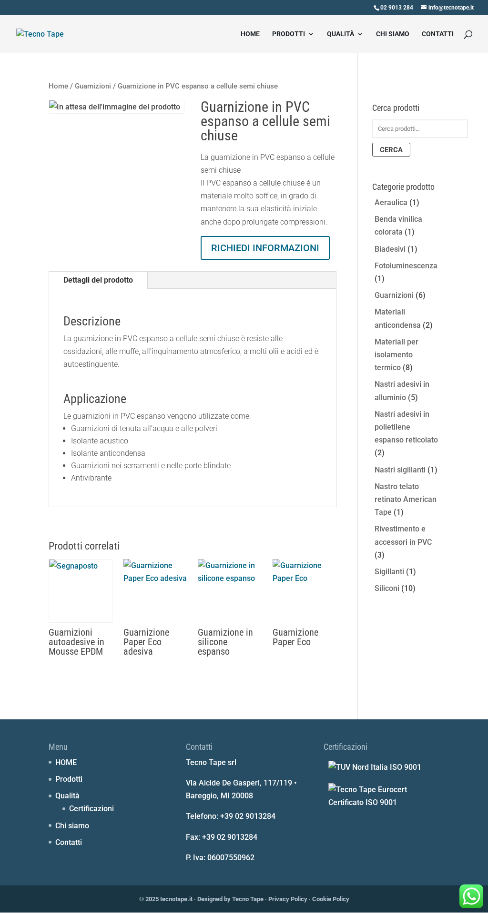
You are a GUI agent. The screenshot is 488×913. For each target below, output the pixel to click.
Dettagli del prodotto (98, 280)
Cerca (391, 150)
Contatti (438, 34)
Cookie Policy (330, 899)
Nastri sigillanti (400, 469)
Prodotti (288, 34)
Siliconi (387, 588)
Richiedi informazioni (265, 248)
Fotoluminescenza (406, 265)
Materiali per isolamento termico (396, 354)
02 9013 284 (396, 7)
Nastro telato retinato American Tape (406, 499)
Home (58, 86)
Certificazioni (91, 808)
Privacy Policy (287, 899)
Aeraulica (391, 202)
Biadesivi (390, 249)
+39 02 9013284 (247, 816)
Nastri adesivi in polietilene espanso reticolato (406, 427)
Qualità (340, 34)
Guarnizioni (93, 86)
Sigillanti (389, 571)
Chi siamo (392, 34)
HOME (250, 34)
